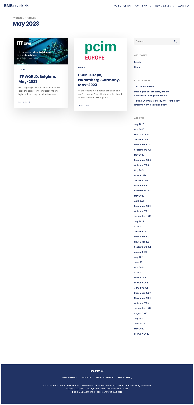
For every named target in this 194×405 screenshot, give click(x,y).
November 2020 (142, 298)
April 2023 (139, 201)
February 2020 (141, 333)
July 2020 (139, 318)
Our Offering (122, 5)
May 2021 (139, 267)
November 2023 (142, 185)
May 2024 (139, 170)
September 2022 (142, 216)
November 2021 (142, 241)
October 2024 (141, 165)
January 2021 (141, 287)
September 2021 (142, 247)
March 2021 (140, 277)
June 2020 (139, 323)
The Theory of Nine (144, 86)
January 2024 (141, 180)
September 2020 (142, 308)
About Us (184, 5)
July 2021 (138, 257)
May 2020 (139, 328)
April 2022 (139, 226)
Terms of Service (104, 377)
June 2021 (139, 262)
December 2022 (142, 206)
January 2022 (141, 231)
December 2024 (142, 160)
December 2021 (142, 236)
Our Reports (143, 5)
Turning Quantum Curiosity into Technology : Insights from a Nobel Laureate (157, 102)
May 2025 (139, 155)
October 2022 (141, 211)
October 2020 (141, 303)
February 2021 (141, 282)
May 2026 (139, 129)
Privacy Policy (125, 377)
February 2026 (141, 134)
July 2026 (139, 124)
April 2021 (139, 272)
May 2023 (139, 195)
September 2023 (142, 190)
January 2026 (141, 139)
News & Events (164, 5)
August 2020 (140, 313)
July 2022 (139, 221)
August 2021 (140, 252)
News (137, 67)
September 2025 (142, 149)
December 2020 (142, 293)
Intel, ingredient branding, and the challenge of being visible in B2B (151, 93)
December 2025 (142, 144)
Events (21, 69)
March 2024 (140, 175)
